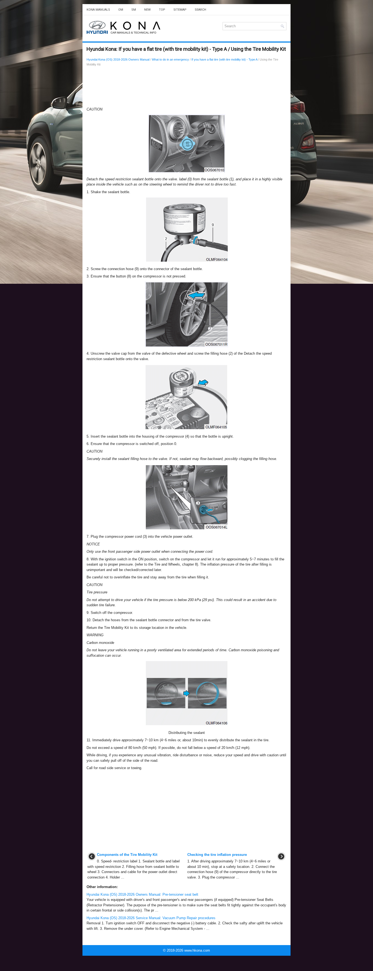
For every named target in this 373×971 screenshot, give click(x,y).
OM (120, 9)
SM (133, 9)
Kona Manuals (98, 9)
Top (162, 9)
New (147, 9)
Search (200, 9)
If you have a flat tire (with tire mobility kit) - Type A (224, 59)
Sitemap (180, 9)
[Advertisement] (186, 88)
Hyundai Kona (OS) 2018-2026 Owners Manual (118, 59)
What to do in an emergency (170, 59)
